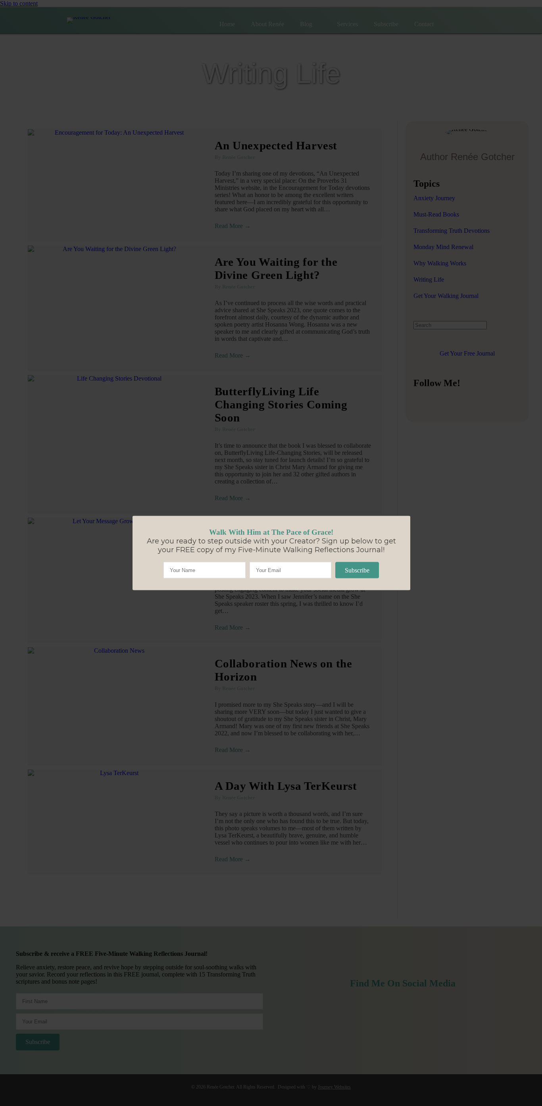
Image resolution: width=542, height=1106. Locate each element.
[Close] (132, 516)
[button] (357, 570)
